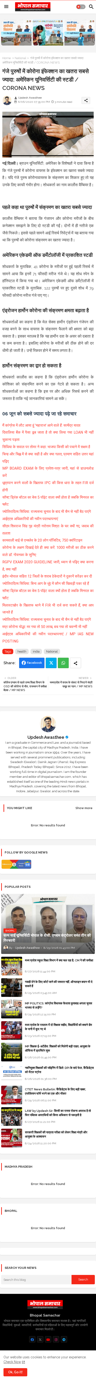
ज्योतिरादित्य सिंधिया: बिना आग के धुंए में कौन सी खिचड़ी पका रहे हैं (45, 583)
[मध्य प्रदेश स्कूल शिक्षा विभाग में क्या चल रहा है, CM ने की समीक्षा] (11, 966)
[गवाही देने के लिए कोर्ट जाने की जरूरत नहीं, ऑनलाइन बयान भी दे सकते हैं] (11, 987)
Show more (84, 808)
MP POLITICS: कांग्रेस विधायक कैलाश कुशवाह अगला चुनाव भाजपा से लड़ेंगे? (58, 1005)
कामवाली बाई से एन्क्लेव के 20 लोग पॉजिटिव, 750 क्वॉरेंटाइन (42, 540)
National (20, 58)
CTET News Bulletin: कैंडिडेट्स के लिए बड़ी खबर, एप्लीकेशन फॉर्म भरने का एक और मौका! (55, 1091)
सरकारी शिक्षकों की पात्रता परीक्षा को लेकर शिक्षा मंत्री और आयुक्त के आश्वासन (56, 1134)
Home (6, 58)
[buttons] (32, 1339)
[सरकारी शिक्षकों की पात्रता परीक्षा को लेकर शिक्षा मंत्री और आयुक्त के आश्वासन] (11, 1138)
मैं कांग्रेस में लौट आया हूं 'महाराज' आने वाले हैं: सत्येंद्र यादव (41, 425)
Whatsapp (63, 663)
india (36, 651)
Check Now (12, 1362)
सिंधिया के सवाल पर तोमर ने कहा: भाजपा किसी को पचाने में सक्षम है (46, 447)
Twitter (51, 663)
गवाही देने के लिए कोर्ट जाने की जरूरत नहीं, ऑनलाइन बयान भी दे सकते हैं (59, 984)
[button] (81, 6)
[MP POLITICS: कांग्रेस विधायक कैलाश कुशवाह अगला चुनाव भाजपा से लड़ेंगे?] (11, 1009)
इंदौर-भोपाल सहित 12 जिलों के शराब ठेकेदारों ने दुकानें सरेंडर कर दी (47, 576)
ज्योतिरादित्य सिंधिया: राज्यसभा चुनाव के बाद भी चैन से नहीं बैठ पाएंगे (46, 511)
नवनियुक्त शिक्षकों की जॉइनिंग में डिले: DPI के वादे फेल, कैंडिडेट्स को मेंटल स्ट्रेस (59, 1070)
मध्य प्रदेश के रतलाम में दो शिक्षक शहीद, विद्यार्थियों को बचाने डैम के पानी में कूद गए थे (58, 1027)
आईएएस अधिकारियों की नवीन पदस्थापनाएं (30, 519)
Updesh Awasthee (45, 737)
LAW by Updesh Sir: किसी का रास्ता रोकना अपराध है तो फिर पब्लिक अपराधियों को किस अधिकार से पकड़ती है (58, 1113)
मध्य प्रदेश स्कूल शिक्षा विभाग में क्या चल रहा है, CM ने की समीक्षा (59, 960)
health (21, 651)
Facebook (34, 662)
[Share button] (75, 663)
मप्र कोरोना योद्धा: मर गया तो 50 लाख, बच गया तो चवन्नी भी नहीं (44, 626)
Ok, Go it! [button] (15, 1372)
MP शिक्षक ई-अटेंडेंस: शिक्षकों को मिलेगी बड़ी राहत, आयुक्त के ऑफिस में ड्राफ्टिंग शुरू (57, 1048)
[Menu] (6, 6)
